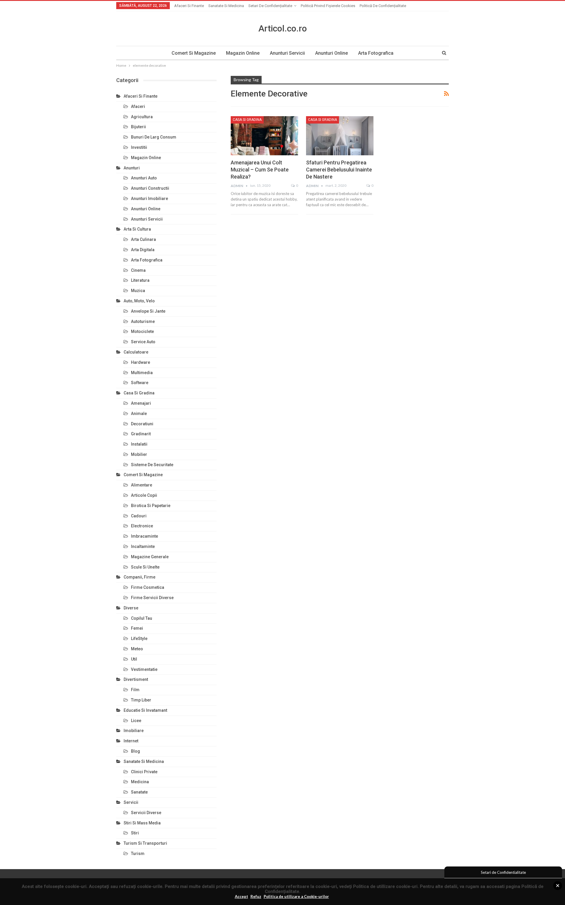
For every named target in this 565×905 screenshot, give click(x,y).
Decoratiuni (142, 423)
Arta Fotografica (375, 53)
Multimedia (142, 372)
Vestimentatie (144, 669)
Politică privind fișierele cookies (328, 6)
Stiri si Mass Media (142, 823)
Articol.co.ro (282, 28)
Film (135, 689)
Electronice (142, 526)
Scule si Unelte (145, 567)
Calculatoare (136, 352)
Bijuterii (138, 126)
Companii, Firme (139, 577)
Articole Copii (144, 495)
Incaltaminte (143, 546)
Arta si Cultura (137, 229)
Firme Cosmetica (147, 587)
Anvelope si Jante (148, 311)
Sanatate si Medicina (226, 6)
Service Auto (143, 341)
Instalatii (139, 444)
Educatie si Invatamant (145, 710)
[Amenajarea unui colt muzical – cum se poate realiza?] (264, 135)
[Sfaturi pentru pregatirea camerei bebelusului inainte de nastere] (339, 135)
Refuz (255, 896)
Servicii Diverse (146, 812)
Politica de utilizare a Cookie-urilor (296, 896)
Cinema (138, 270)
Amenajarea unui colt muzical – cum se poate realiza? (260, 169)
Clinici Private (144, 771)
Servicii (131, 802)
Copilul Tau (141, 618)
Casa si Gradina (247, 120)
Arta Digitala (142, 249)
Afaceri (138, 106)
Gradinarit (141, 433)
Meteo (137, 648)
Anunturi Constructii (150, 188)
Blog (135, 751)
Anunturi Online (331, 53)
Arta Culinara (143, 239)
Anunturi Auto (144, 178)
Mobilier (139, 454)
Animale (139, 413)
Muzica (138, 290)
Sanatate (139, 792)
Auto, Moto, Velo (139, 301)
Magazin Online (243, 53)
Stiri (135, 833)
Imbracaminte (144, 536)
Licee (136, 720)
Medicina (140, 781)
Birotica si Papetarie (150, 505)
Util (134, 659)
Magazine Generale (150, 556)
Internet (131, 741)
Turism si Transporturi (145, 843)
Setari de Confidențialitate (270, 6)
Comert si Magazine (194, 53)
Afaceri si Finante (189, 6)
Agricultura (142, 116)
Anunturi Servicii (287, 53)
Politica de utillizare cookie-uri (385, 886)
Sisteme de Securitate (152, 464)
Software (139, 382)
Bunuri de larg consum (153, 137)
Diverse (131, 608)
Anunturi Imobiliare (149, 198)
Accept (241, 896)
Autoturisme (143, 321)
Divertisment (136, 679)
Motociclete (142, 331)
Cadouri (139, 516)
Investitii (139, 147)
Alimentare (141, 485)
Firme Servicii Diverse (152, 597)
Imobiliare (134, 730)
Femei (137, 628)
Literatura (140, 280)
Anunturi (132, 168)
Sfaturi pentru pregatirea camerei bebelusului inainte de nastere (339, 169)
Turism (137, 853)
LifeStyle (139, 638)
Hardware (140, 362)
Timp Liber (141, 700)
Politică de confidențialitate (383, 6)
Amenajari (141, 403)
